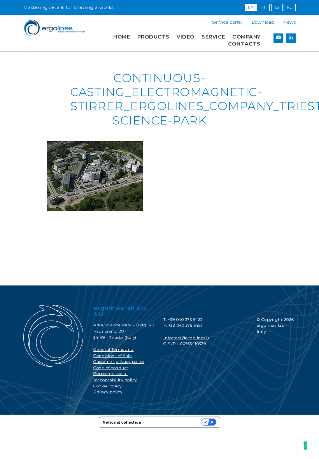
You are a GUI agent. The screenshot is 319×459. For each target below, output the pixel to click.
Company (246, 37)
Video (186, 37)
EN (251, 7)
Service (213, 37)
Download (263, 22)
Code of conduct (110, 367)
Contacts (244, 44)
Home (121, 37)
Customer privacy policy (118, 361)
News (289, 22)
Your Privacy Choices (173, 422)
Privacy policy (107, 391)
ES (277, 7)
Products (153, 37)
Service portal (227, 22)
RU (290, 7)
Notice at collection (122, 422)
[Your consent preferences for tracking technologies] (305, 445)
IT (264, 7)
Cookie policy (107, 386)
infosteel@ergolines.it (186, 337)
